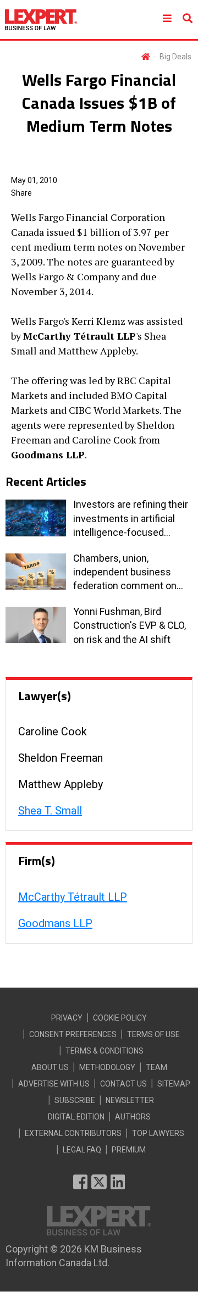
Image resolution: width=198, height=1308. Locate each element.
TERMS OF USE (153, 1034)
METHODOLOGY (107, 1067)
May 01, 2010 (34, 180)
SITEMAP (173, 1083)
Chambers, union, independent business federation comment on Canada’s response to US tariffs (127, 572)
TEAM (156, 1067)
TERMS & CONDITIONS (104, 1050)
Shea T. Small (50, 810)
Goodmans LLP (55, 923)
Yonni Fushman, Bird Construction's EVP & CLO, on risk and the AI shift (129, 625)
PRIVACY (66, 1017)
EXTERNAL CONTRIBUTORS (73, 1133)
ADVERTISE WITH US (54, 1083)
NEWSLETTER (130, 1100)
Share (21, 193)
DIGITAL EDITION (76, 1116)
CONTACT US (123, 1083)
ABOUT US (50, 1067)
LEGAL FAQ (82, 1149)
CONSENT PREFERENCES (73, 1034)
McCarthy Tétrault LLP (72, 897)
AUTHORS (133, 1116)
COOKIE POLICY (120, 1017)
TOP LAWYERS (158, 1133)
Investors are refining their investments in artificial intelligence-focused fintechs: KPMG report (130, 518)
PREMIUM (129, 1149)
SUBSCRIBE (74, 1100)
